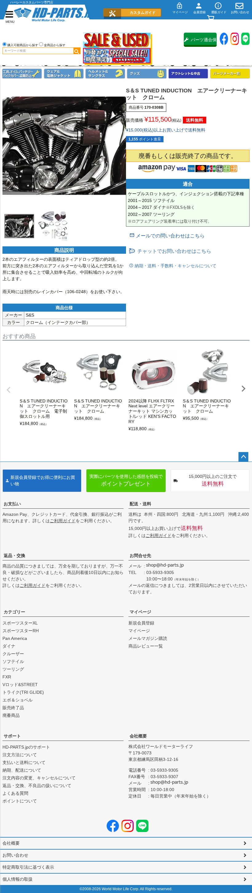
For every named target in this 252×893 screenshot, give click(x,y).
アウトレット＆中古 (188, 73)
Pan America (14, 638)
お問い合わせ (15, 855)
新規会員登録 (141, 622)
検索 (76, 51)
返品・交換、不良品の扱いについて (36, 785)
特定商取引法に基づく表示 (28, 867)
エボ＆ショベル (17, 699)
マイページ (140, 611)
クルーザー (13, 653)
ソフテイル (13, 661)
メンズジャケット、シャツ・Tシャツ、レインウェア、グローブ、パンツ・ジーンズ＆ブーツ (63, 73)
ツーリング (13, 669)
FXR (6, 676)
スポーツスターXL (20, 622)
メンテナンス (21, 73)
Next (243, 388)
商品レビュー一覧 (145, 646)
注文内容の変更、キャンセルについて (39, 777)
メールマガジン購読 (147, 638)
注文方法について (19, 754)
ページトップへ (243, 457)
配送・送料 (140, 503)
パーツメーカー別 (230, 73)
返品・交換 (14, 555)
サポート (12, 735)
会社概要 (138, 735)
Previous (8, 390)
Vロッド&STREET (20, 684)
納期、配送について (21, 770)
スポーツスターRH (20, 630)
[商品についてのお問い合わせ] (167, 236)
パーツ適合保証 (204, 42)
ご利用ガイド (63, 520)
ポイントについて (19, 800)
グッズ (146, 73)
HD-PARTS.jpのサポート (26, 747)
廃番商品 (11, 715)
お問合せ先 (140, 555)
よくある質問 (15, 793)
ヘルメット (105, 73)
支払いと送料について (23, 762)
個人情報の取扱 (17, 879)
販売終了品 (13, 707)
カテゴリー (14, 611)
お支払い (12, 503)
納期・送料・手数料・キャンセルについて (174, 265)
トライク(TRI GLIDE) (23, 692)
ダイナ (8, 646)
